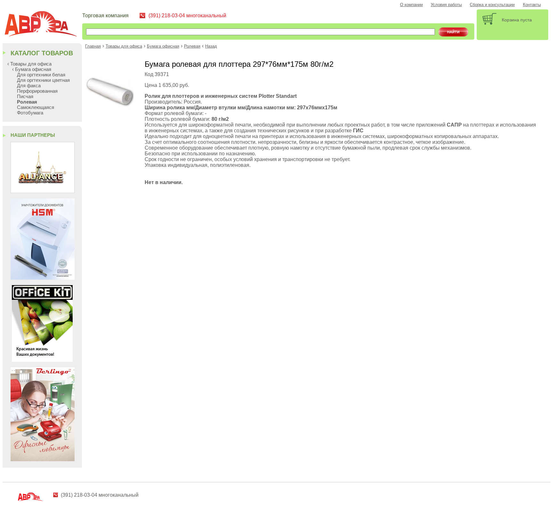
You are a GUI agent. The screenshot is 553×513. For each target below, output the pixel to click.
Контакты (532, 5)
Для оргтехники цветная (43, 80)
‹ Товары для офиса (29, 63)
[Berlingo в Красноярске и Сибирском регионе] (43, 459)
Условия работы (446, 5)
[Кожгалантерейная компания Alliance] (43, 191)
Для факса (29, 85)
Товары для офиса (124, 46)
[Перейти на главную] (43, 24)
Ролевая (192, 46)
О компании (411, 5)
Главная (93, 46)
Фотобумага (30, 112)
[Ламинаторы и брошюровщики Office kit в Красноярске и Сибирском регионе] (42, 360)
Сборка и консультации (492, 5)
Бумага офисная (163, 46)
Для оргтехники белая (41, 74)
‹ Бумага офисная (31, 69)
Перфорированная (37, 91)
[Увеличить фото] (110, 109)
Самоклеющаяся (35, 107)
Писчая (25, 96)
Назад (211, 46)
